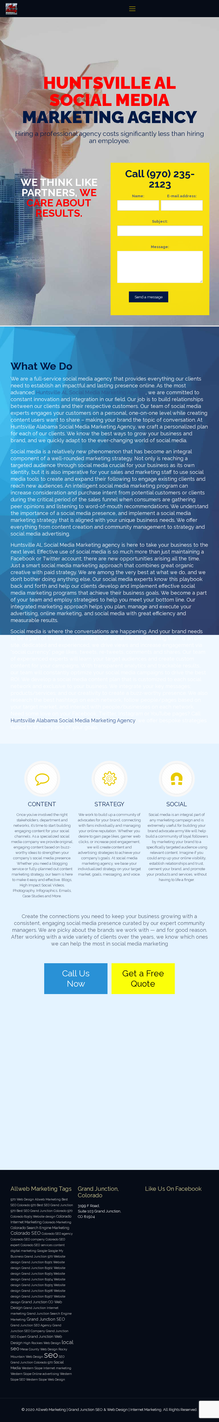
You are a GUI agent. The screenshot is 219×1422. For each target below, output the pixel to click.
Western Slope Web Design (45, 1379)
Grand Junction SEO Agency (31, 1325)
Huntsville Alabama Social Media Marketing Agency (73, 720)
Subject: (160, 221)
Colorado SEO (26, 1233)
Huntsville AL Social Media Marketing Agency (90, 392)
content (59, 1245)
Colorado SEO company (28, 1239)
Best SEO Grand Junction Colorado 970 (44, 1210)
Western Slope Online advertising (35, 1373)
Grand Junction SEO (46, 1319)
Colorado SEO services (36, 1245)
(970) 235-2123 (171, 179)
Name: (138, 196)
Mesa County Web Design (39, 1349)
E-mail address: (182, 196)
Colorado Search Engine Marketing (40, 1228)
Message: (160, 247)
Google (42, 1250)
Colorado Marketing (56, 1222)
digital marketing (23, 1250)
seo (51, 1355)
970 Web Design (22, 1199)
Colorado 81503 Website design (33, 1216)
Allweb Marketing (48, 1199)
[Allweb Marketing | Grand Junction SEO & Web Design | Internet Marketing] (11, 8)
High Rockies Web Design (42, 1343)
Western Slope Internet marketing (46, 1368)
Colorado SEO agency (57, 1233)
